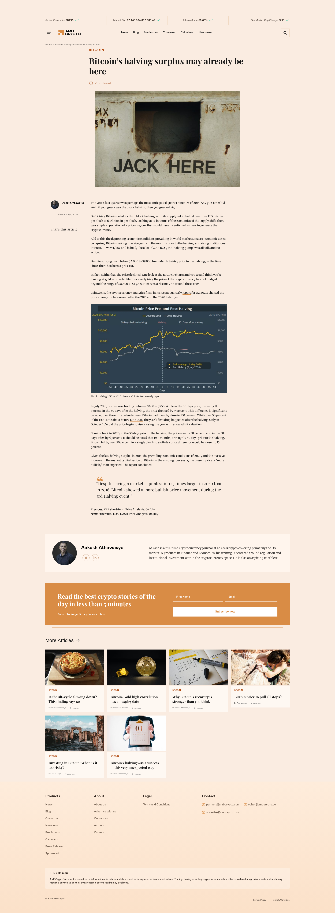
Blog (136, 32)
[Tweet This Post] (61, 237)
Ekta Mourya (242, 703)
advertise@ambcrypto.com (223, 812)
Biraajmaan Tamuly (120, 708)
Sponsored (52, 853)
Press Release (54, 846)
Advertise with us (105, 811)
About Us (100, 804)
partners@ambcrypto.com (223, 804)
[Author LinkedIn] (95, 557)
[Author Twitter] (86, 557)
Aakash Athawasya (73, 203)
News (124, 32)
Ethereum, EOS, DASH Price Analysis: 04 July (128, 514)
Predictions (151, 32)
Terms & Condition (281, 900)
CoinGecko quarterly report (146, 396)
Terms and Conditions (156, 804)
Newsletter (206, 32)
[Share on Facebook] (54, 237)
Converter (169, 32)
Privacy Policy (259, 900)
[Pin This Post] (69, 237)
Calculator (187, 32)
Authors (99, 825)
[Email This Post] (77, 237)
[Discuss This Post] (54, 246)
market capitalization (125, 460)
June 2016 (136, 419)
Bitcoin (96, 50)
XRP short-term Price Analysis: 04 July (129, 509)
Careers (99, 832)
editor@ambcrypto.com (263, 804)
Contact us (101, 818)
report (187, 292)
